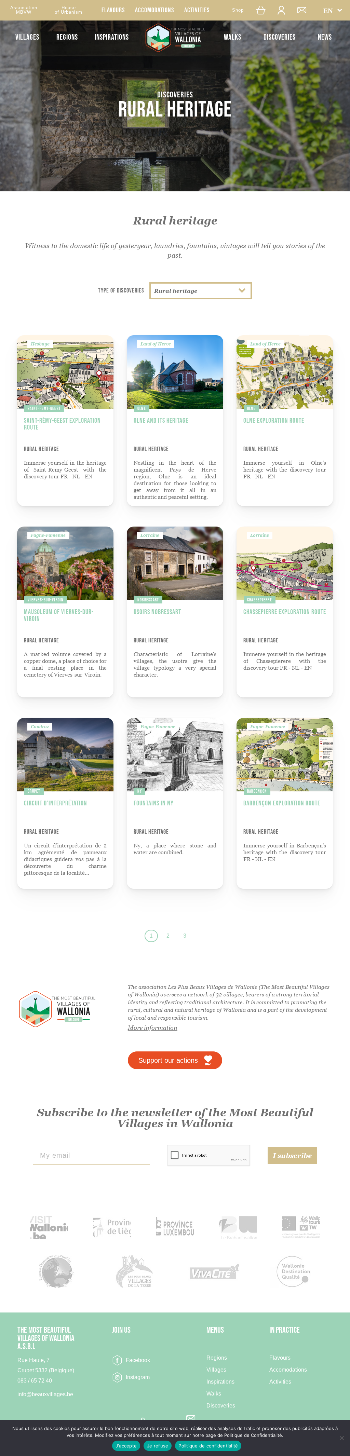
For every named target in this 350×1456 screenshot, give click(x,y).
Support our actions (168, 1060)
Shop (238, 10)
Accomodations (154, 10)
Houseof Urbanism (68, 10)
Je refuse (157, 1445)
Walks (232, 37)
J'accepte (126, 1445)
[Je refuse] (341, 1437)
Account (285, 10)
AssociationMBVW (23, 10)
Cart (262, 10)
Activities (197, 10)
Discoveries (280, 37)
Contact (305, 10)
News (325, 37)
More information (152, 1027)
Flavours (113, 10)
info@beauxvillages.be (45, 1394)
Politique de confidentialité (208, 1445)
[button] (333, 10)
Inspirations (112, 37)
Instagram (138, 1377)
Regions (67, 37)
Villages (27, 37)
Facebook (138, 1360)
